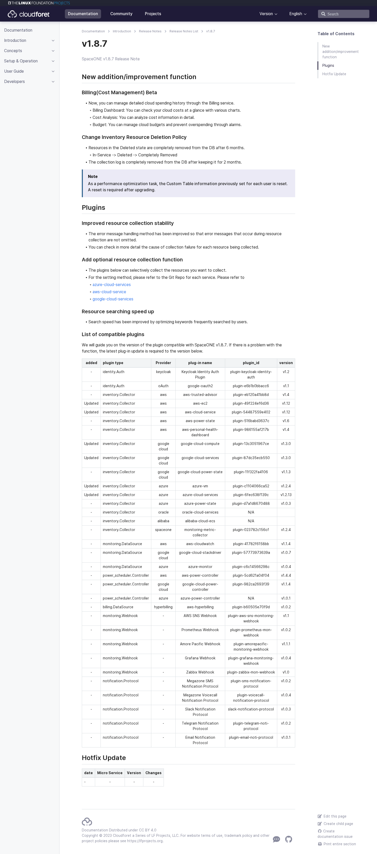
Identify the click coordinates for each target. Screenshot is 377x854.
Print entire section (339, 844)
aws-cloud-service (109, 291)
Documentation (83, 13)
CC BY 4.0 (147, 830)
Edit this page (334, 816)
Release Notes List (184, 31)
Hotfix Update (334, 74)
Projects (153, 13)
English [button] (295, 13)
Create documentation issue (335, 834)
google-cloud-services (113, 299)
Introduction (122, 31)
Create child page (338, 824)
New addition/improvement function (340, 51)
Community (121, 13)
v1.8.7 (210, 31)
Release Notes (150, 31)
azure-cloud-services (112, 284)
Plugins (328, 65)
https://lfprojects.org (145, 841)
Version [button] (266, 13)
